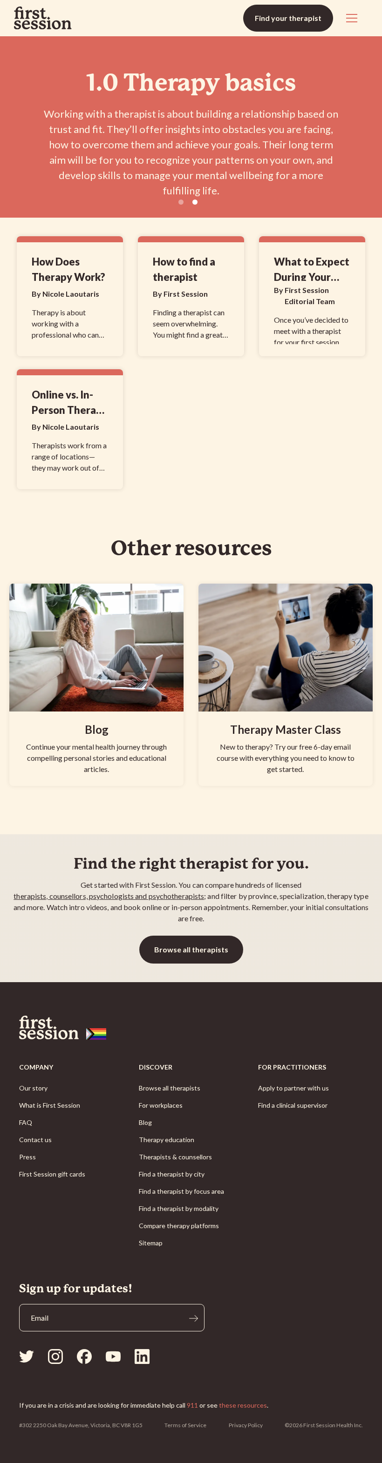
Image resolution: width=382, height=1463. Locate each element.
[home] (43, 18)
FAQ (25, 1122)
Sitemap (151, 1243)
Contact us (35, 1140)
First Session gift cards (52, 1174)
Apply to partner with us (293, 1088)
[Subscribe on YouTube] (113, 1356)
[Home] (191, 1028)
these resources (243, 1405)
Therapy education (166, 1140)
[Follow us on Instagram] (55, 1356)
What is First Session (49, 1105)
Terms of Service (185, 1425)
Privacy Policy (246, 1425)
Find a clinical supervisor (292, 1105)
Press (27, 1157)
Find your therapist (288, 17)
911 (192, 1405)
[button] (350, 18)
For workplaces (161, 1105)
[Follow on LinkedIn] (142, 1356)
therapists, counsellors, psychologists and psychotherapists (109, 895)
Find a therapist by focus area (181, 1191)
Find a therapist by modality (178, 1208)
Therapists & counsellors (175, 1157)
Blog (145, 1122)
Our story (33, 1088)
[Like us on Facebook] (84, 1356)
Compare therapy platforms (179, 1226)
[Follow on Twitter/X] (26, 1356)
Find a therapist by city (172, 1174)
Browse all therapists (191, 949)
